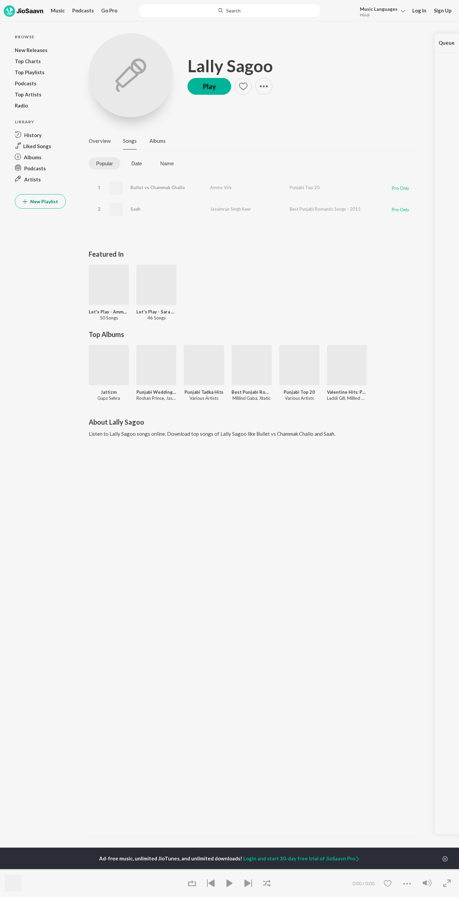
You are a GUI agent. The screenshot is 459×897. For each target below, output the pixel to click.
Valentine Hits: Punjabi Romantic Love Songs (347, 392)
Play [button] (209, 86)
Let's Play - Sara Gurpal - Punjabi (156, 311)
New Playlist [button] (43, 201)
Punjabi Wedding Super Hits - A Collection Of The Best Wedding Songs (156, 392)
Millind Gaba (245, 398)
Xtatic (264, 398)
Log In (419, 10)
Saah (135, 209)
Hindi (365, 15)
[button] (380, 11)
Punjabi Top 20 (305, 187)
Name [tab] (167, 163)
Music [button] (58, 10)
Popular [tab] (104, 163)
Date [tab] (136, 163)
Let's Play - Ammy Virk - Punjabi (109, 311)
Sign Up (443, 10)
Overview (100, 141)
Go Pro (109, 10)
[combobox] (229, 10)
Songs (130, 141)
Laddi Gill (336, 398)
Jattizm (109, 392)
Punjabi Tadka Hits (203, 392)
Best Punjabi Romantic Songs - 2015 (325, 209)
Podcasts (83, 10)
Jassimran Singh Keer (230, 209)
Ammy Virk (221, 187)
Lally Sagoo (230, 66)
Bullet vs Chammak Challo (157, 187)
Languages (379, 9)
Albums (158, 141)
